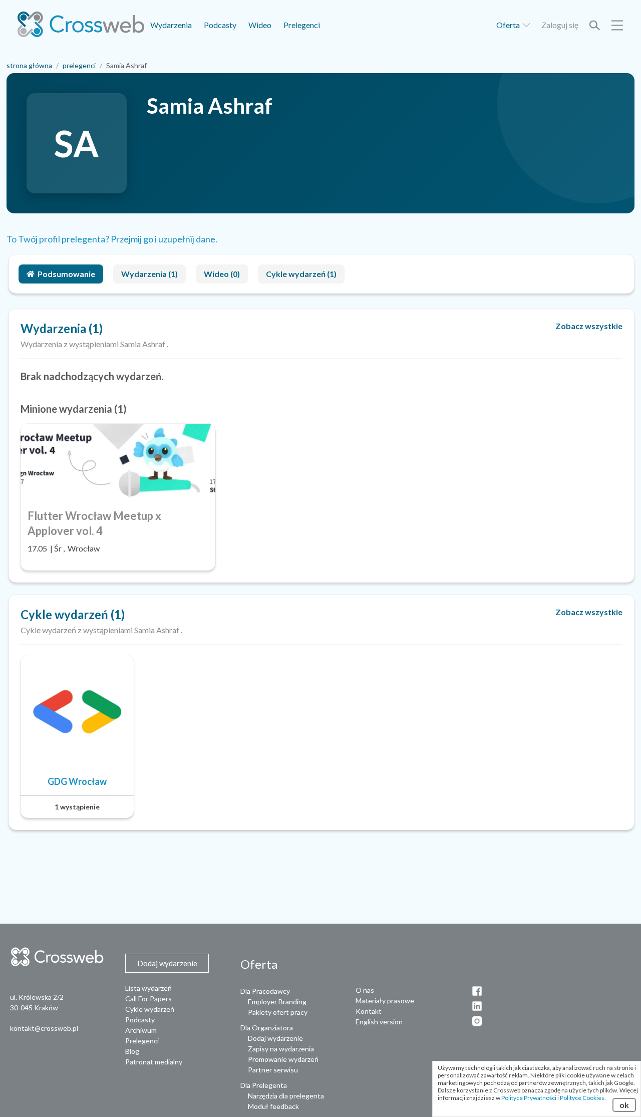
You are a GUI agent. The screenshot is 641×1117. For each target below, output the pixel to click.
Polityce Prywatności (528, 1097)
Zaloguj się (559, 25)
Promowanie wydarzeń (283, 1059)
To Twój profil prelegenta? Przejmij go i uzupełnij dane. (112, 238)
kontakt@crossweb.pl (44, 1028)
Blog (132, 1051)
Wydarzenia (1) (149, 273)
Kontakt (369, 1011)
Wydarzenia (171, 25)
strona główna (29, 65)
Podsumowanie (66, 273)
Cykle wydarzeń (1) (301, 273)
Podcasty (220, 25)
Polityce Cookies (582, 1097)
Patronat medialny (153, 1061)
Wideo (259, 25)
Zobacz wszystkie (588, 326)
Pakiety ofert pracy (277, 1012)
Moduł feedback (273, 1106)
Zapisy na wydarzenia (281, 1048)
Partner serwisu (273, 1069)
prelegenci (79, 65)
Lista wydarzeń (148, 988)
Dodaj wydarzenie (275, 1038)
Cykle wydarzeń (149, 1009)
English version (379, 1021)
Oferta (508, 25)
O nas (365, 990)
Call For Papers (148, 998)
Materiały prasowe (385, 1000)
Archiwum (141, 1030)
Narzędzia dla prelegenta (286, 1095)
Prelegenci (301, 25)
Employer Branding (277, 1001)
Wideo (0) (222, 273)
